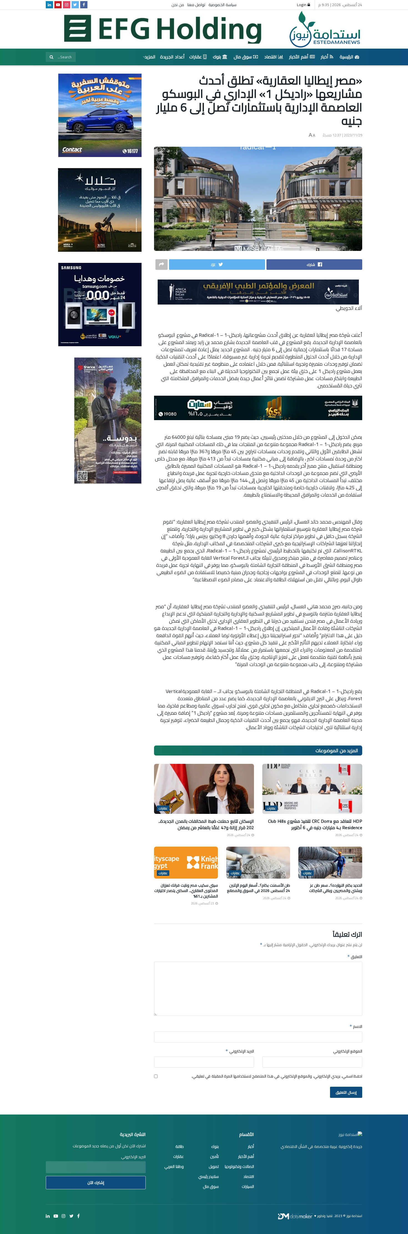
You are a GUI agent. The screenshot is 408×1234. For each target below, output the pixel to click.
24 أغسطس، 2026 (347, 835)
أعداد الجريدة (172, 57)
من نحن (178, 4)
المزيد (150, 57)
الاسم (355, 1026)
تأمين (214, 1156)
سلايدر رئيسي (208, 1176)
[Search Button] (51, 57)
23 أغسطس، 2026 (203, 903)
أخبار (324, 57)
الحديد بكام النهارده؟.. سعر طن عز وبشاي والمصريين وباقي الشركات (335, 888)
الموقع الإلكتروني (347, 1051)
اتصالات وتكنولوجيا (239, 1166)
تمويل (214, 1166)
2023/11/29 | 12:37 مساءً (342, 135)
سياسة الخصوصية (222, 4)
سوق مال (243, 57)
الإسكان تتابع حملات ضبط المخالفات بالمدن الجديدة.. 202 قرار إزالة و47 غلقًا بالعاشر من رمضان (206, 824)
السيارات (248, 1186)
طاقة (179, 1146)
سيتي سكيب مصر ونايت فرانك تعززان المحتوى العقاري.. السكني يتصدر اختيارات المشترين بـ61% (186, 891)
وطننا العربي (174, 1166)
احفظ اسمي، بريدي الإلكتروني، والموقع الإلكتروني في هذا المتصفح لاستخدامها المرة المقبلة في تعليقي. (277, 1076)
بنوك (217, 57)
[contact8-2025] (100, 115)
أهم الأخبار (298, 57)
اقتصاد (270, 57)
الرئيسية (346, 57)
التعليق (354, 957)
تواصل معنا (196, 4)
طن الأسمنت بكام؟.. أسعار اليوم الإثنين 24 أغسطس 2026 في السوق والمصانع (258, 888)
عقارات (195, 57)
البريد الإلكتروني (239, 1051)
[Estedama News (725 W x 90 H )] (258, 291)
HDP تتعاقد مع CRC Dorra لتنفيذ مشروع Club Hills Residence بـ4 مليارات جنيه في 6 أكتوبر (315, 824)
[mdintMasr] (100, 209)
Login (302, 4)
